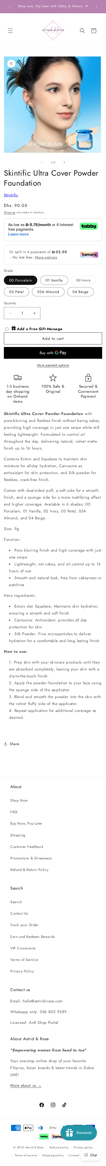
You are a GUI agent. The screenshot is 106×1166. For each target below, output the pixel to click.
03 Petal (16, 291)
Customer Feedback (26, 846)
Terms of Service (24, 959)
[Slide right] (64, 162)
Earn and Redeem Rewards (32, 936)
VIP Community (23, 948)
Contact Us (19, 913)
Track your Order (24, 924)
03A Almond (48, 291)
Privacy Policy (22, 971)
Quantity (10, 303)
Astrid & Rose (34, 1147)
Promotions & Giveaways (31, 858)
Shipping (9, 212)
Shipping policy (53, 1155)
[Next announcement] (96, 6)
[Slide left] (41, 162)
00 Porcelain (20, 280)
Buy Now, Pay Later (26, 823)
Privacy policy (83, 1147)
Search (16, 901)
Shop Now (19, 800)
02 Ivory (86, 281)
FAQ (13, 811)
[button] (10, 30)
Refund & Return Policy (29, 869)
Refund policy (59, 1147)
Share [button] (14, 743)
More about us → (26, 1085)
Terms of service (26, 1155)
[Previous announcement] (9, 6)
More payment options (53, 365)
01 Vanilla (54, 280)
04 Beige (81, 291)
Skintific (11, 195)
